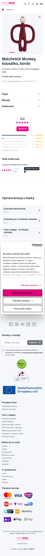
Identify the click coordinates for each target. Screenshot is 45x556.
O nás (4, 473)
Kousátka (10, 9)
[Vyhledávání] (25, 4)
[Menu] (41, 3)
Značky (4, 449)
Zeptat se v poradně (9, 409)
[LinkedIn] (34, 324)
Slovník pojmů (7, 452)
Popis (5, 94)
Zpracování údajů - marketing (12, 427)
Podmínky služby (20, 533)
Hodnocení (8, 106)
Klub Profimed (7, 458)
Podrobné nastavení (29, 285)
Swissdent (5, 464)
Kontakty (5, 482)
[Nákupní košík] (37, 3)
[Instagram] (17, 324)
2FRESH (32, 549)
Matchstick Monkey (14, 81)
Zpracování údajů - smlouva (11, 424)
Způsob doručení (8, 421)
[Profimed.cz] (8, 4)
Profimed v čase (7, 476)
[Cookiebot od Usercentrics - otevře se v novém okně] (32, 245)
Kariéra (4, 479)
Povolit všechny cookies (22, 293)
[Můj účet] (32, 4)
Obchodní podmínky (9, 418)
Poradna (5, 446)
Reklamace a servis (8, 455)
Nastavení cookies (8, 436)
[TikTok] (28, 324)
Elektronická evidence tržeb (11, 430)
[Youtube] (22, 324)
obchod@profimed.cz (9, 406)
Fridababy (5, 461)
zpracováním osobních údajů (33, 352)
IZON (25, 549)
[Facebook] (11, 324)
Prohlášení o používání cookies (12, 433)
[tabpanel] (22, 34)
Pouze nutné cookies (22, 309)
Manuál (6, 100)
